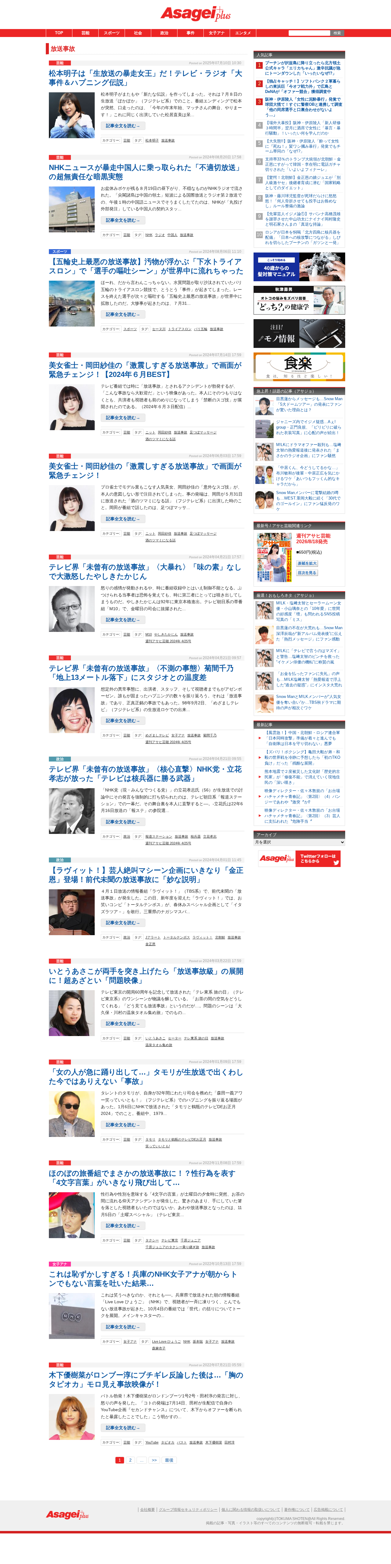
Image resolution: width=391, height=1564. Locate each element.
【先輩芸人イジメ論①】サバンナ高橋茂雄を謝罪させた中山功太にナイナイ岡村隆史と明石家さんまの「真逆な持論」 (303, 219)
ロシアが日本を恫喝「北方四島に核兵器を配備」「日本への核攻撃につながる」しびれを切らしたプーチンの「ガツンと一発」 (303, 237)
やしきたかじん (166, 634)
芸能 (86, 33)
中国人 (172, 235)
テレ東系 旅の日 (196, 1038)
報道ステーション (158, 836)
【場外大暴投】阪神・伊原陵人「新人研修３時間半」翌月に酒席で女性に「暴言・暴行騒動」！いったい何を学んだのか (303, 127)
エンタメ (243, 33)
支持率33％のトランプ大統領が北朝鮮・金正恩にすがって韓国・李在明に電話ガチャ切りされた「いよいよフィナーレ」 (303, 164)
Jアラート (153, 937)
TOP (59, 33)
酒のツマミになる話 (160, 439)
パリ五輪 (200, 329)
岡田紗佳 (164, 432)
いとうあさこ (155, 1038)
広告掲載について (328, 1509)
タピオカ (167, 1442)
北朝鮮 (220, 937)
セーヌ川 (159, 329)
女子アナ (217, 33)
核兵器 (196, 836)
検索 (337, 33)
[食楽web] (299, 380)
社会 (138, 33)
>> (154, 1460)
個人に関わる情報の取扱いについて (250, 1509)
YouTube (152, 1442)
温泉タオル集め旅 (158, 1045)
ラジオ (160, 235)
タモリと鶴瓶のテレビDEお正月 (182, 1139)
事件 (191, 33)
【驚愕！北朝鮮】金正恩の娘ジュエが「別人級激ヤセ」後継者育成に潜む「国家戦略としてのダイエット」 (303, 182)
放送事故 (168, 140)
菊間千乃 (210, 735)
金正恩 (150, 944)
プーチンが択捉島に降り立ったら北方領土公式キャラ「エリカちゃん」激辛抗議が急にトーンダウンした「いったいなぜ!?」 (303, 68)
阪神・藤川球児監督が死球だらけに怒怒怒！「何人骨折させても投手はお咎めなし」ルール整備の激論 (301, 201)
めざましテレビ (157, 735)
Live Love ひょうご (166, 1341)
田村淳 (230, 1442)
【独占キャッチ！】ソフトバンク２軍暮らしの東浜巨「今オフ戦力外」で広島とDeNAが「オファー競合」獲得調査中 (303, 86)
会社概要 (147, 1509)
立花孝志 (210, 836)
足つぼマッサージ (203, 432)
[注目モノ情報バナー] (299, 347)
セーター (174, 1038)
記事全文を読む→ (123, 125)
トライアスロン (180, 329)
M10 (148, 634)
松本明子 (152, 140)
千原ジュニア (191, 1240)
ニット (150, 432)
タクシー (152, 1240)
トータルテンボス (176, 937)
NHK (148, 235)
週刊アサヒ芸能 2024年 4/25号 (168, 641)
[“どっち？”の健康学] (299, 313)
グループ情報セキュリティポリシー (188, 1509)
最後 (169, 1460)
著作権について (297, 1509)
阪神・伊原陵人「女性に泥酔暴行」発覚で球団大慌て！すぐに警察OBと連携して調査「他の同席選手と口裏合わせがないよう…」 (303, 107)
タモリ (150, 1139)
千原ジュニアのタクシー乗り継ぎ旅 (172, 1247)
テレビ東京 (169, 1240)
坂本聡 (198, 1341)
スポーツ (112, 33)
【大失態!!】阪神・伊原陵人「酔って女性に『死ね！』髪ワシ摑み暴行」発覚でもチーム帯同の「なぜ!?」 (303, 146)
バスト (182, 1442)
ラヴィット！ (202, 937)
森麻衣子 (159, 1348)
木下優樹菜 (213, 1442)
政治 (164, 33)
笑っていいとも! (157, 1146)
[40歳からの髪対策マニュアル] (299, 280)
